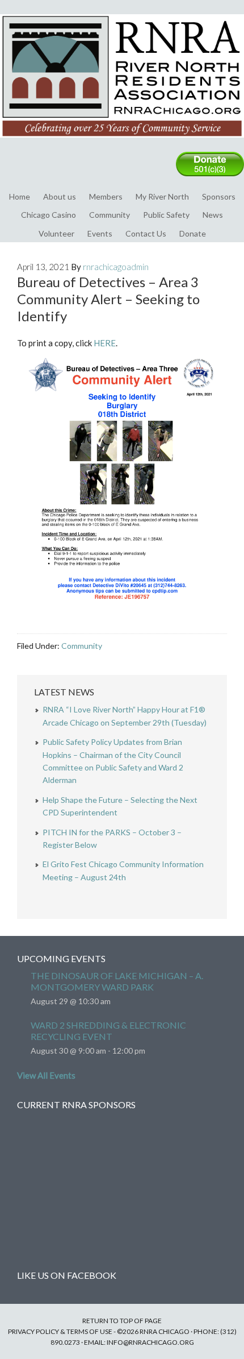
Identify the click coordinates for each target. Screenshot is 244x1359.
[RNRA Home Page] (122, 143)
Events (99, 233)
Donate (192, 233)
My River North (162, 196)
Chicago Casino (48, 214)
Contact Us (145, 233)
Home (19, 196)
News (213, 214)
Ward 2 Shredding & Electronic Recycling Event (108, 1031)
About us (59, 196)
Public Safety (166, 214)
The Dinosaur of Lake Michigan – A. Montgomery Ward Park (117, 981)
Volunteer (56, 233)
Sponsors (218, 196)
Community (109, 214)
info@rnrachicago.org (150, 1342)
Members (106, 196)
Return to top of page (122, 1320)
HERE (105, 343)
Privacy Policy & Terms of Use (60, 1331)
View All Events (46, 1075)
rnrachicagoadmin (116, 267)
